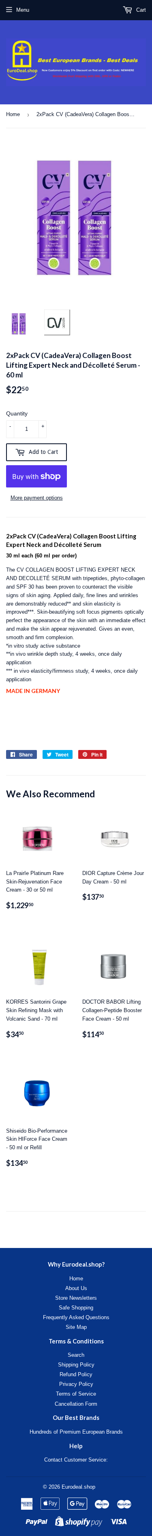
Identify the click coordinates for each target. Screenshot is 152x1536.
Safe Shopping (76, 1308)
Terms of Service (76, 1394)
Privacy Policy (76, 1384)
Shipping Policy (76, 1365)
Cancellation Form (76, 1404)
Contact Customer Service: (76, 1460)
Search (76, 1355)
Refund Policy (76, 1374)
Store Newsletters (76, 1298)
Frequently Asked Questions (76, 1317)
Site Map (76, 1327)
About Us (76, 1288)
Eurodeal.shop (78, 1487)
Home (13, 114)
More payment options (37, 498)
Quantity (17, 413)
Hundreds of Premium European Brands (76, 1432)
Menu (22, 10)
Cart (140, 10)
